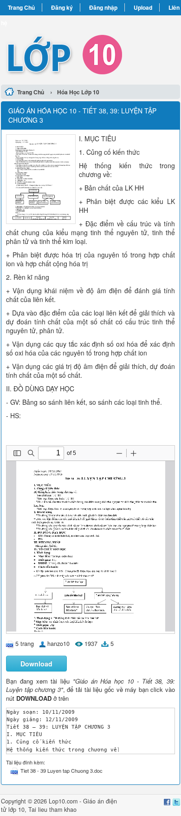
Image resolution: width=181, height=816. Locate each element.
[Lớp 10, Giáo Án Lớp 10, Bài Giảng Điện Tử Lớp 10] (90, 48)
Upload (143, 7)
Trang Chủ (21, 7)
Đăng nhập (103, 7)
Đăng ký (62, 7)
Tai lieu (37, 809)
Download (36, 663)
